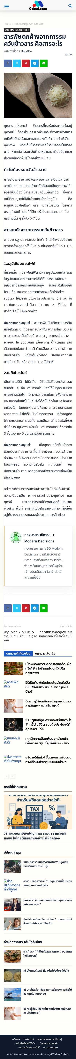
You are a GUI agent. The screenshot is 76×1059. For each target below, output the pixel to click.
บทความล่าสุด (50, 1047)
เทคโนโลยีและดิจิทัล (25, 1043)
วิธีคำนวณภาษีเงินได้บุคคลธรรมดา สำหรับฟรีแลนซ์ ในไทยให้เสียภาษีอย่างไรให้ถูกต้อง (35, 836)
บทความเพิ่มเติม (45, 654)
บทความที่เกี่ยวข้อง (18, 654)
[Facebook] (8, 63)
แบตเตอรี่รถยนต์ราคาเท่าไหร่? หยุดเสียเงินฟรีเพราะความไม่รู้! (45, 864)
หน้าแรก (15, 1039)
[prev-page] (6, 776)
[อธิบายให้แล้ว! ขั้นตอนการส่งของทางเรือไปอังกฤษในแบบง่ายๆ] (13, 762)
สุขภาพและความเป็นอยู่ (50, 1039)
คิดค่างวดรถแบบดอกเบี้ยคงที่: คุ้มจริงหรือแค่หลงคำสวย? (47, 902)
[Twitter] (17, 63)
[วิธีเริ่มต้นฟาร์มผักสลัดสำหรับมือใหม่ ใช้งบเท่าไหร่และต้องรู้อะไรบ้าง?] (13, 687)
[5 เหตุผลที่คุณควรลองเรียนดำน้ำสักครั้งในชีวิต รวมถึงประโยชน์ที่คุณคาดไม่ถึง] (13, 724)
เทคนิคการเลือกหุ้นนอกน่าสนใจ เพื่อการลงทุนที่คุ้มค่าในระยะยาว (47, 741)
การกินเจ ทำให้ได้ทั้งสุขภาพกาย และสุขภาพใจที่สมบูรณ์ (47, 954)
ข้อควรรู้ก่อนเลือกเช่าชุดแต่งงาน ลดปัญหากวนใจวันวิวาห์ (48, 703)
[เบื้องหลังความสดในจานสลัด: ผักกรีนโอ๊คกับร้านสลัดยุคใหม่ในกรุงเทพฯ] (13, 668)
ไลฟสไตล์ (29, 1039)
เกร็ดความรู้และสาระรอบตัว (29, 24)
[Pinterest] (26, 63)
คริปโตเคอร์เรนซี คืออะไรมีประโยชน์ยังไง (46, 971)
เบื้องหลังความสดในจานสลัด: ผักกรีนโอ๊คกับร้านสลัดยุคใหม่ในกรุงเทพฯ (48, 668)
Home (7, 24)
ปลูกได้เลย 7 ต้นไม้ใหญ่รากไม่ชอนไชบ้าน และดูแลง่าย (20, 636)
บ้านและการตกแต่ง (48, 1043)
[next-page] (12, 776)
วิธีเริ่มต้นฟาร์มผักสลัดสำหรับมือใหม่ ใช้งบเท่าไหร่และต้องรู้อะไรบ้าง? (47, 687)
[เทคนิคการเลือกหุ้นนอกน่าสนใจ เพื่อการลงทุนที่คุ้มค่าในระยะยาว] (13, 743)
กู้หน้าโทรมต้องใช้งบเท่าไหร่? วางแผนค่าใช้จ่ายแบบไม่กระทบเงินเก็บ (47, 921)
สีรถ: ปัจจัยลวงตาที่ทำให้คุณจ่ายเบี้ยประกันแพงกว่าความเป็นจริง (47, 883)
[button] (6, 6)
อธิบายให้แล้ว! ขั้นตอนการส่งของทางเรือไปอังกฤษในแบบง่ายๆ (48, 759)
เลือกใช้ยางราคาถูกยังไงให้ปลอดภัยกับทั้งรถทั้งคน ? (55, 634)
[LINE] (44, 63)
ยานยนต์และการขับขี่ (29, 1047)
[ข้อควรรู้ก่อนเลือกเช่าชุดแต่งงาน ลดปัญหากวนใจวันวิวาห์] (13, 706)
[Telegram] (35, 63)
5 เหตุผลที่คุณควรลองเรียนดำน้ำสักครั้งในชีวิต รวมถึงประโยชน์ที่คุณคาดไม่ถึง (48, 724)
